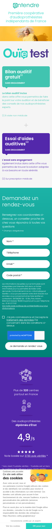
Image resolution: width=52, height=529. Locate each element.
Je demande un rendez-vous (26, 346)
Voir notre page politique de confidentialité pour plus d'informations (25, 307)
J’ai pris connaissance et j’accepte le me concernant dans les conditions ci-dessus (27, 321)
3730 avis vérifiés (35, 456)
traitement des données (20, 320)
